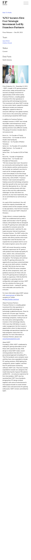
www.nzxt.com (10, 295)
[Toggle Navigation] (26, 3)
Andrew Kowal (7, 43)
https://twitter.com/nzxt (11, 299)
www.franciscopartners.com (11, 339)
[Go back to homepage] (5, 3)
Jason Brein (6, 41)
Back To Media (7, 13)
